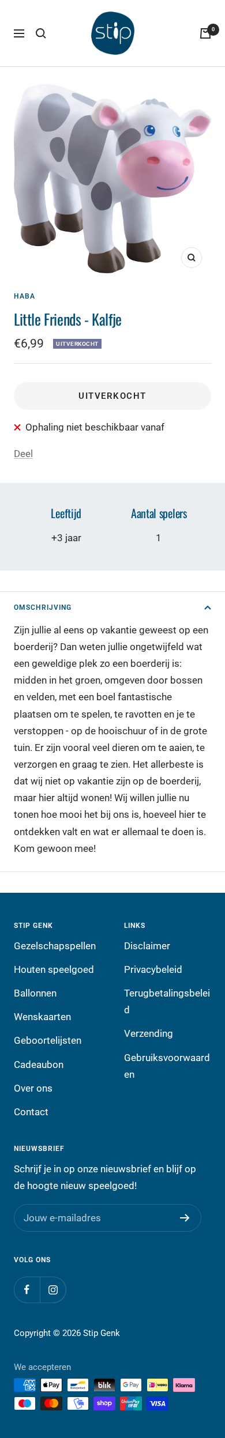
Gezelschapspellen (55, 946)
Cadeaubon (38, 1064)
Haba (24, 296)
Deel (23, 453)
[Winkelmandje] (205, 33)
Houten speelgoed (54, 969)
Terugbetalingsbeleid (167, 1001)
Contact (31, 1112)
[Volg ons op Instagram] (53, 1290)
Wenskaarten (42, 1016)
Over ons (33, 1088)
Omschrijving (43, 607)
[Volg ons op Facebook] (27, 1290)
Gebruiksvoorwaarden (167, 1066)
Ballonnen (35, 993)
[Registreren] (185, 1218)
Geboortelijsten (47, 1040)
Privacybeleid (153, 969)
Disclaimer (147, 946)
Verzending (148, 1033)
